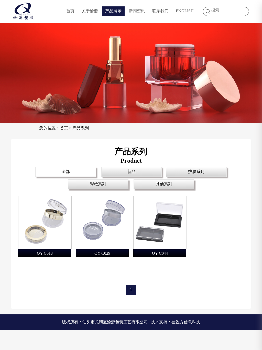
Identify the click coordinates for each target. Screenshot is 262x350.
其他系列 (164, 184)
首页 (70, 11)
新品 (131, 171)
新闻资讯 (137, 11)
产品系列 (80, 128)
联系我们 (160, 11)
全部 (66, 171)
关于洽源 (90, 11)
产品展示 (113, 11)
